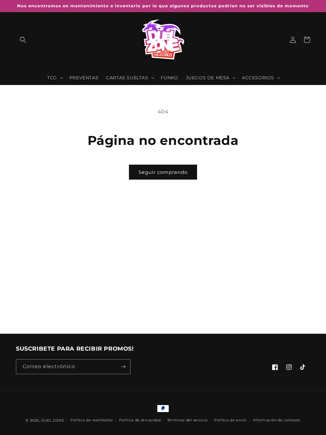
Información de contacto (277, 420)
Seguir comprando (163, 172)
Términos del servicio (187, 420)
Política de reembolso (91, 420)
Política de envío (230, 420)
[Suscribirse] (123, 366)
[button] (23, 40)
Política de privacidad (139, 420)
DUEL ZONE (52, 420)
